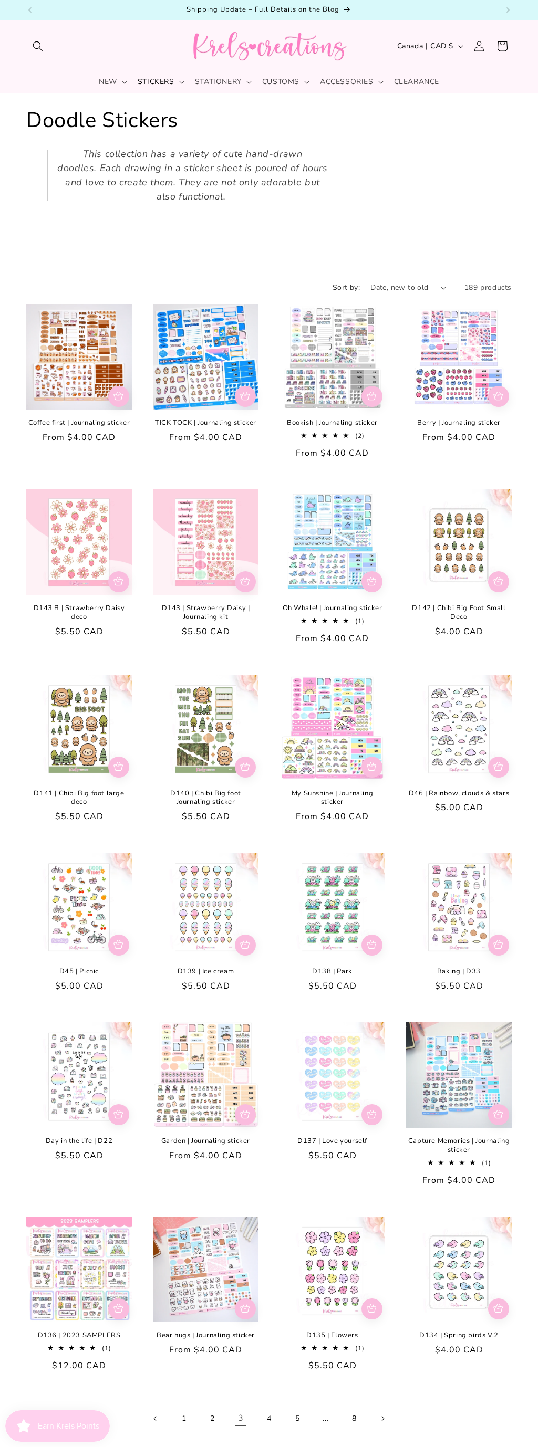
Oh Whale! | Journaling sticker (332, 608)
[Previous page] (155, 1418)
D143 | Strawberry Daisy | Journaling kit (206, 613)
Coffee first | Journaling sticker (79, 422)
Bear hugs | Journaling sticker (206, 1335)
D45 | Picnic (79, 971)
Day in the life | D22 (79, 1141)
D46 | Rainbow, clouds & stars (459, 793)
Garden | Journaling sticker (205, 1141)
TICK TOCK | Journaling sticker (205, 422)
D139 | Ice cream (206, 971)
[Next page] (382, 1418)
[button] (37, 46)
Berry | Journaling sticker (459, 422)
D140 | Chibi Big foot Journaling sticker (205, 798)
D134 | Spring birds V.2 (459, 1335)
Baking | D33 (459, 971)
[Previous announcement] (30, 10)
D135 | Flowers (332, 1335)
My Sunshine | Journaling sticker (332, 798)
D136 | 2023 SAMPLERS (79, 1335)
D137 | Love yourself (332, 1141)
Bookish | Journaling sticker (332, 422)
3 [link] (241, 1418)
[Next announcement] (508, 10)
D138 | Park (332, 971)
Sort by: (346, 287)
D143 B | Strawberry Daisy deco (79, 613)
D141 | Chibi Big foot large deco (79, 798)
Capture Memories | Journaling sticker (459, 1146)
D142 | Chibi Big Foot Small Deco (458, 613)
